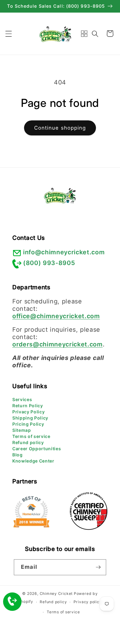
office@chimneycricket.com (56, 316)
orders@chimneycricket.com (57, 344)
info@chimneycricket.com (64, 252)
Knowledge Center (33, 460)
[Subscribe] (98, 567)
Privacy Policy (28, 411)
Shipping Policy (30, 417)
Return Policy (27, 405)
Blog (17, 454)
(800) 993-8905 (49, 263)
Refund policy (28, 442)
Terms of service (31, 436)
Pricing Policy (28, 424)
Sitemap (21, 430)
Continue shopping (60, 128)
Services (22, 399)
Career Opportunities (36, 448)
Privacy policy (88, 601)
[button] (8, 33)
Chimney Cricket (56, 593)
